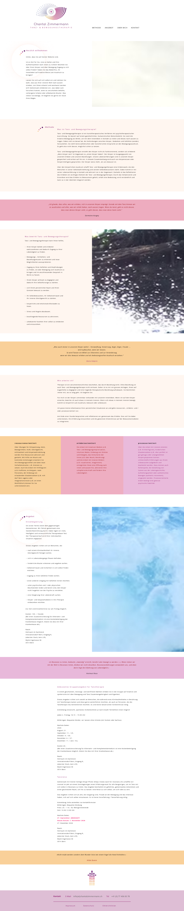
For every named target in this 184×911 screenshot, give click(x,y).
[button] (70, 906)
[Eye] (92, 878)
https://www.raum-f (102, 782)
